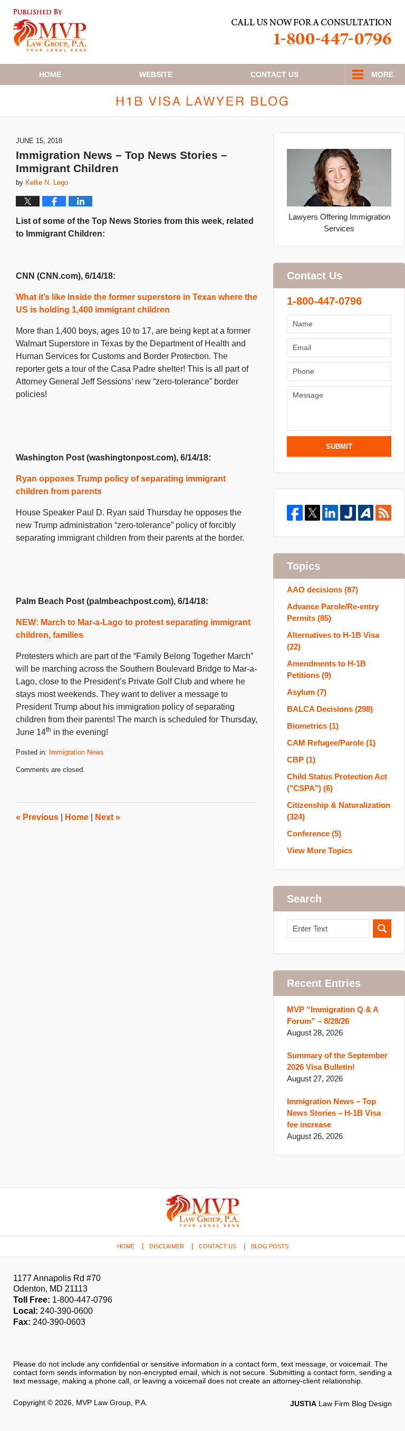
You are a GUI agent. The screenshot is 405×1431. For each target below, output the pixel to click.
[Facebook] (295, 513)
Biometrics (313, 725)
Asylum (306, 692)
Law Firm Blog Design (341, 1403)
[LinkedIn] (330, 513)
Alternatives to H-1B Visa (333, 640)
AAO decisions (322, 589)
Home (50, 74)
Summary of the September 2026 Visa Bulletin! (337, 1061)
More (382, 74)
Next (107, 817)
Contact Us (217, 1246)
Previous (37, 817)
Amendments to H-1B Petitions (326, 669)
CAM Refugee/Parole (331, 742)
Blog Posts (269, 1246)
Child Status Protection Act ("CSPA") (337, 782)
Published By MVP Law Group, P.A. (312, 31)
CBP (301, 759)
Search (382, 928)
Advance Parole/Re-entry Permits (333, 612)
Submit (339, 446)
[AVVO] (366, 513)
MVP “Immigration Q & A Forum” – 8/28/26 (332, 1015)
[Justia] (348, 513)
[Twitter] (313, 513)
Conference (314, 833)
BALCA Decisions (330, 708)
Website (155, 74)
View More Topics (319, 850)
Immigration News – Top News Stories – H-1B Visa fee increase (334, 1113)
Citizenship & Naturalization (338, 811)
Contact (274, 74)
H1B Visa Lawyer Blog (49, 30)
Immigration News (76, 752)
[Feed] (383, 513)
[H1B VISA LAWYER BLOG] (202, 100)
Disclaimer (166, 1246)
